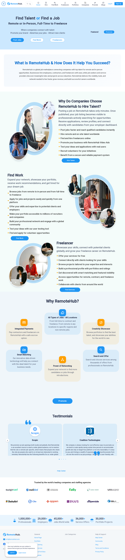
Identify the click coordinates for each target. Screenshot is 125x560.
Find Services (70, 290)
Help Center (61, 471)
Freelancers (57, 40)
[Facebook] (4, 544)
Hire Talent (71, 160)
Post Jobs (17, 40)
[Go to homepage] (14, 3)
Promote (109, 32)
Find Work (37, 40)
